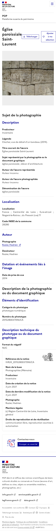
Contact (32, 508)
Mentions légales (8, 522)
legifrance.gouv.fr (10, 500)
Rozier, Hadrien (10, 244)
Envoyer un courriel (28, 444)
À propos (43, 508)
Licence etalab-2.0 (25, 527)
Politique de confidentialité (27, 522)
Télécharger (31, 36)
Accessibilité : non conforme (13, 508)
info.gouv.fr (7, 494)
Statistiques (27, 512)
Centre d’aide (44, 512)
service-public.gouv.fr (28, 494)
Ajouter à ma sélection (50, 36)
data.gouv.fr (29, 500)
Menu (52, 4)
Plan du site (9, 517)
